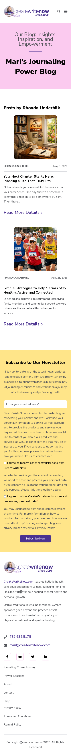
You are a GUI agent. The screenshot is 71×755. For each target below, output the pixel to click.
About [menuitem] (8, 684)
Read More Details (23, 213)
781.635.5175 (20, 636)
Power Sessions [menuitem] (14, 676)
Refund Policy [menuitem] (12, 725)
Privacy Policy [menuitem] (12, 708)
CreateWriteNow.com (18, 582)
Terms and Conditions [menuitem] (17, 716)
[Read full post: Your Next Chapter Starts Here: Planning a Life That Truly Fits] (35, 137)
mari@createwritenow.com (30, 645)
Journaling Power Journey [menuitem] (20, 667)
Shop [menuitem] (7, 701)
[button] (58, 12)
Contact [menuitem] (9, 693)
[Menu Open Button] (65, 12)
